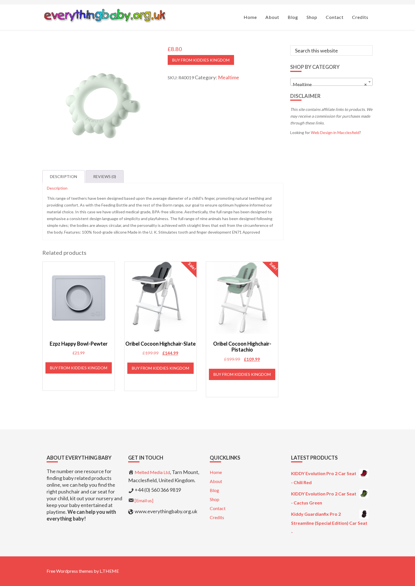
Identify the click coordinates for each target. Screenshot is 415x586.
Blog (214, 490)
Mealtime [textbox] (330, 84)
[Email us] (144, 500)
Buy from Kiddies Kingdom (201, 60)
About (216, 481)
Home (216, 472)
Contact (218, 508)
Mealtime (228, 77)
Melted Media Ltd (152, 472)
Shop (214, 499)
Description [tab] (63, 176)
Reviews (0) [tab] (104, 176)
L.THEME (109, 571)
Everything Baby (104, 16)
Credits (217, 517)
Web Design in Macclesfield (335, 132)
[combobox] (331, 82)
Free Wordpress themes (70, 571)
